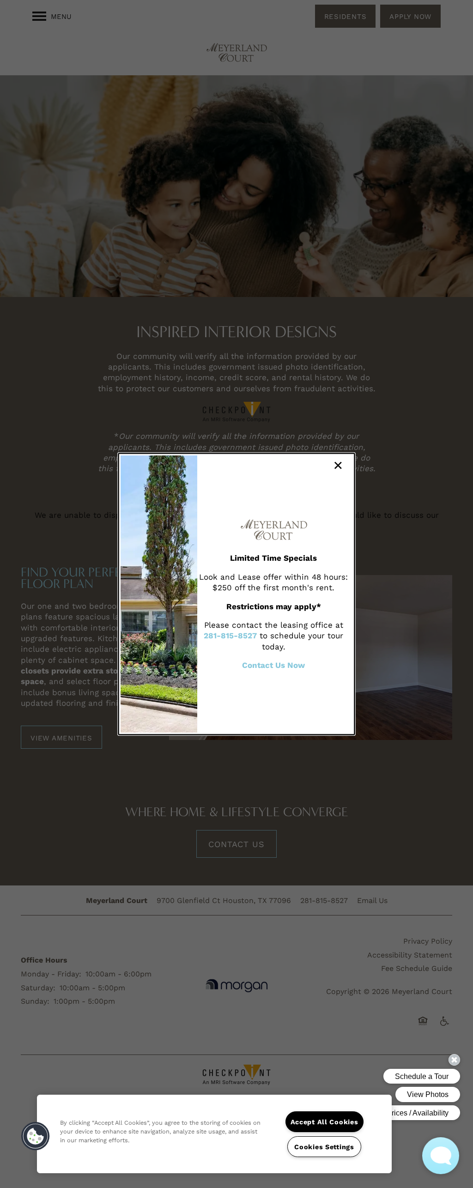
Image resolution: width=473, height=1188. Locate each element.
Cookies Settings (324, 1147)
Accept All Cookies (324, 1122)
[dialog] (236, 594)
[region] (214, 1134)
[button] (35, 1136)
